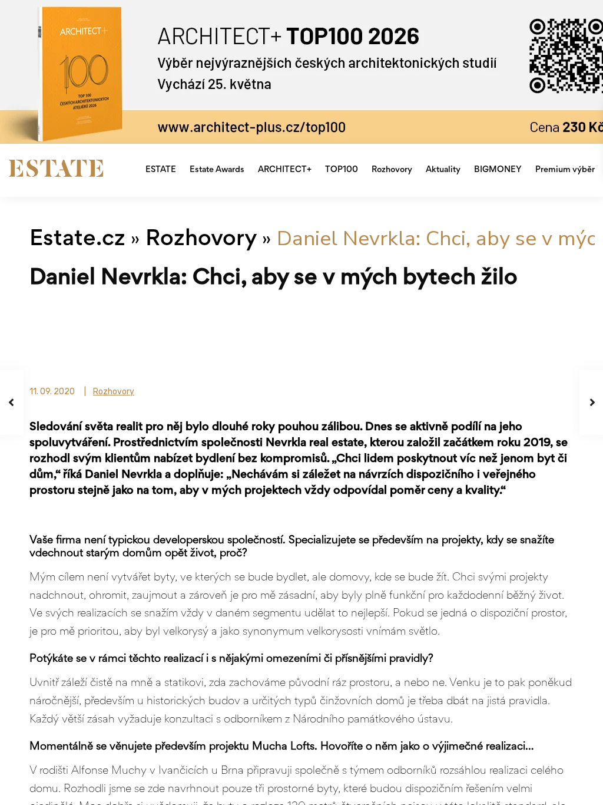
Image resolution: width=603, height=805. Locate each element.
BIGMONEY (498, 170)
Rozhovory (392, 170)
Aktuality (443, 170)
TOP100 (341, 170)
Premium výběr (565, 170)
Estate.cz (77, 240)
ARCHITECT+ (285, 170)
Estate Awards (217, 170)
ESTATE (160, 170)
